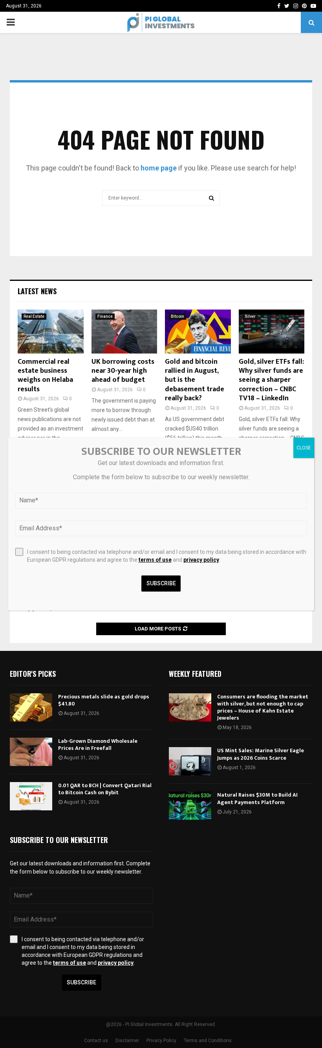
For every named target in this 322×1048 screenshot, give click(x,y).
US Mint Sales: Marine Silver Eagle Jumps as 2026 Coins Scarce (260, 754)
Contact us (96, 1040)
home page (159, 168)
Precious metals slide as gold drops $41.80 (103, 700)
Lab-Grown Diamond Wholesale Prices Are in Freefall (97, 745)
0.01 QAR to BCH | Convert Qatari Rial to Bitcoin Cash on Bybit (105, 789)
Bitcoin (177, 316)
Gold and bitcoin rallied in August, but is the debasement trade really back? (194, 380)
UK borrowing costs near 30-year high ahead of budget (122, 371)
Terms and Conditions (208, 1040)
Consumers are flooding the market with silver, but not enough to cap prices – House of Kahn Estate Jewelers (262, 707)
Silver (250, 316)
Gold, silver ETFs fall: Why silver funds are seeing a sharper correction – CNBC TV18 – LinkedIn (271, 380)
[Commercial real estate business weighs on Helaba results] (51, 332)
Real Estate (34, 316)
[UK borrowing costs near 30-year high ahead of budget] (124, 332)
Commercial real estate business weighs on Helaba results (45, 375)
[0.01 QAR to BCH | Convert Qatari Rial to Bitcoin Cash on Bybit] (31, 796)
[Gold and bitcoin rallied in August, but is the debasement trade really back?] (198, 332)
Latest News (37, 291)
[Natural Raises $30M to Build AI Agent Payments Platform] (190, 805)
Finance (105, 316)
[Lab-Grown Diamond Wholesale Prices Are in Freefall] (31, 752)
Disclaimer (127, 1040)
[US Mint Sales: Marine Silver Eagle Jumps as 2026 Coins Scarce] (190, 761)
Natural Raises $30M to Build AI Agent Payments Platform (257, 798)
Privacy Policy (161, 1040)
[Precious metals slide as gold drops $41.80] (31, 707)
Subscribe (81, 982)
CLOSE (303, 448)
